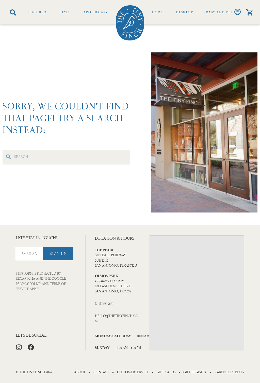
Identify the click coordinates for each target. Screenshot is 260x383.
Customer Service (133, 372)
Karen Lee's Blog (229, 372)
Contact (101, 372)
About (80, 372)
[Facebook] (31, 347)
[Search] (13, 12)
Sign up (58, 253)
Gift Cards (166, 372)
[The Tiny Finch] (130, 22)
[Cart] (249, 12)
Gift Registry (195, 372)
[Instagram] (19, 347)
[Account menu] (237, 12)
